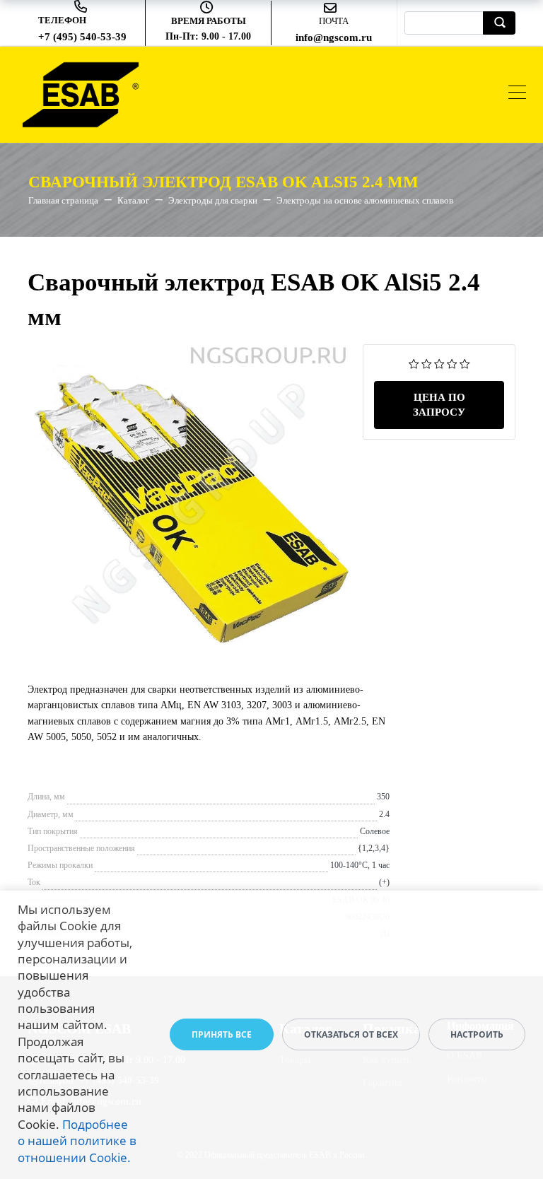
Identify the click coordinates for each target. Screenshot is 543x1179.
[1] (414, 363)
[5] (465, 363)
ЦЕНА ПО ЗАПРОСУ (439, 405)
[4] (452, 363)
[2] (426, 363)
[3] (439, 363)
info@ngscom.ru (334, 37)
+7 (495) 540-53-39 (82, 36)
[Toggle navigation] (517, 94)
